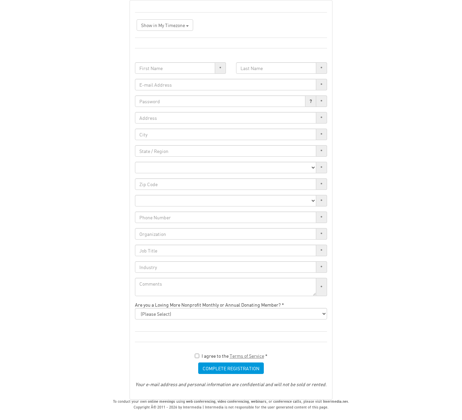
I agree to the (235, 356)
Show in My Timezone (163, 25)
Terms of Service (247, 356)
